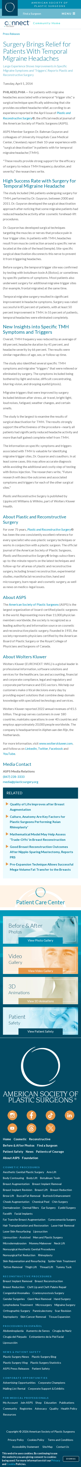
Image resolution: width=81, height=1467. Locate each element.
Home (7, 1139)
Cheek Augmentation (16, 1201)
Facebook (56, 748)
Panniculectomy (42, 1310)
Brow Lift (8, 1195)
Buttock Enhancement (57, 1195)
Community (10, 1408)
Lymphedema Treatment (18, 1304)
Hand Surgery (62, 1299)
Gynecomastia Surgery (62, 1219)
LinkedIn (31, 748)
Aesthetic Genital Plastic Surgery (23, 1172)
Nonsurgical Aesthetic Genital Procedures (29, 1249)
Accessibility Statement (25, 1446)
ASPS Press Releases (16, 1368)
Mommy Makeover (40, 1243)
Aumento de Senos (38, 1330)
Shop (38, 1402)
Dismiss (71, 1459)
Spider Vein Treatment (62, 1261)
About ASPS (11, 1158)
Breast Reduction (61, 1189)
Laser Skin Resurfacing (17, 1231)
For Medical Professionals (26, 1397)
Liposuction (40, 1231)
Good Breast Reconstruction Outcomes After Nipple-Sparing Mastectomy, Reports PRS (41, 852)
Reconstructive (40, 1139)
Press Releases (11, 33)
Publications (66, 1402)
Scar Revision (63, 1310)
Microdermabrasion (15, 1243)
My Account (10, 1402)
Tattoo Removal (12, 1267)
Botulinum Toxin (50, 1178)
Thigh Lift (31, 1267)
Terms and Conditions (60, 1439)
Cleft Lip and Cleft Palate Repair (46, 1287)
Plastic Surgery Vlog (15, 1362)
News (29, 1151)
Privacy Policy (16, 1439)
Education (50, 1402)
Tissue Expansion (59, 1316)
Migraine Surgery (64, 1304)
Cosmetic (20, 1139)
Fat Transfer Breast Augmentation (24, 1219)
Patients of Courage (50, 1151)
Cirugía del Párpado (15, 1336)
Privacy (55, 1460)
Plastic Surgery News (16, 1356)
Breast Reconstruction (49, 1281)
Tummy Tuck (64, 1267)
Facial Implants (24, 1213)
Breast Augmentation (16, 1184)
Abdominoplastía (13, 1330)
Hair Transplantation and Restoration (26, 1225)
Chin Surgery (60, 1201)
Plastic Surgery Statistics (45, 1362)
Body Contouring (13, 1178)
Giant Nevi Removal (39, 1299)
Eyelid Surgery (67, 1207)
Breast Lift (41, 1189)
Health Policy (69, 1408)
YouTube (9, 753)
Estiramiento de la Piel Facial (46, 1336)
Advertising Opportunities (19, 1382)
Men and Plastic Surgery (48, 1237)
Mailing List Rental (14, 1388)
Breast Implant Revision (17, 1189)
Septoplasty (10, 1316)
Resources (9, 1414)
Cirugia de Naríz (61, 1330)
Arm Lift (51, 1172)
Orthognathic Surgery (16, 1310)
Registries (26, 1408)
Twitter (43, 748)
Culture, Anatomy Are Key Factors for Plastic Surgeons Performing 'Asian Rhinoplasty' (37, 822)
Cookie (11, 1464)
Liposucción (10, 1342)
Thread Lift (46, 1267)
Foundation (30, 1158)
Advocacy (41, 1408)
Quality (53, 1408)
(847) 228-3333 (13, 776)
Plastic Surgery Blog (44, 1356)
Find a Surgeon (32, 13)
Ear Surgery (48, 1207)
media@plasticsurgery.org (20, 782)
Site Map (47, 1446)
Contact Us (62, 1446)
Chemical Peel (40, 1201)
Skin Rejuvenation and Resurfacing (24, 1261)
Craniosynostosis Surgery (48, 1293)
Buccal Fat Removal (28, 1195)
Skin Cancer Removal (33, 1316)
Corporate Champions (51, 1382)
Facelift (7, 1213)
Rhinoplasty (45, 1255)
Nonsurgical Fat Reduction (19, 1255)
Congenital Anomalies (16, 1293)
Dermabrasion (11, 1207)
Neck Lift (59, 1243)
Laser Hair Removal (62, 1225)
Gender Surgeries (14, 1299)
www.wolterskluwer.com (56, 743)
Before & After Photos (18, 1145)
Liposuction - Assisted (16, 1237)
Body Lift (32, 1178)
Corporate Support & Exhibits (46, 1388)
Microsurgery (44, 1304)
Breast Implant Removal (47, 1184)
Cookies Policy (35, 1439)
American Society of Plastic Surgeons (34, 604)
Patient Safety (13, 1151)
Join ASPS (26, 1402)
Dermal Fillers (31, 1207)
